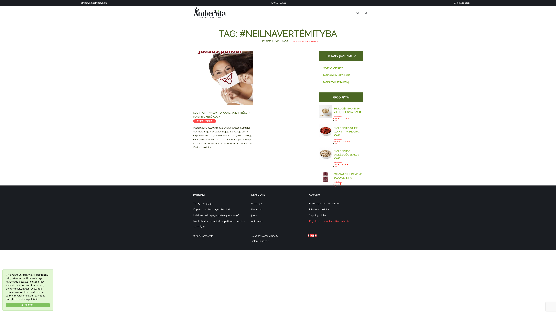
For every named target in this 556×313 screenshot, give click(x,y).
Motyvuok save (333, 68)
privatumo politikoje (27, 299)
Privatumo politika (319, 209)
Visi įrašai (282, 41)
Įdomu (254, 215)
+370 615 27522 (278, 2)
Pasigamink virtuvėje (336, 75)
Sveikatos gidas (462, 2)
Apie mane (257, 221)
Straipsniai (204, 121)
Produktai (256, 209)
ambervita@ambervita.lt (94, 2)
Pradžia (267, 41)
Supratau (27, 305)
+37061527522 (206, 203)
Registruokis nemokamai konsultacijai (329, 221)
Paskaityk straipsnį (336, 82)
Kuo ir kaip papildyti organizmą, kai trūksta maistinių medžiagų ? (221, 114)
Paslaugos (257, 203)
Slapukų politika (317, 215)
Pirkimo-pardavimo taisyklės (324, 203)
